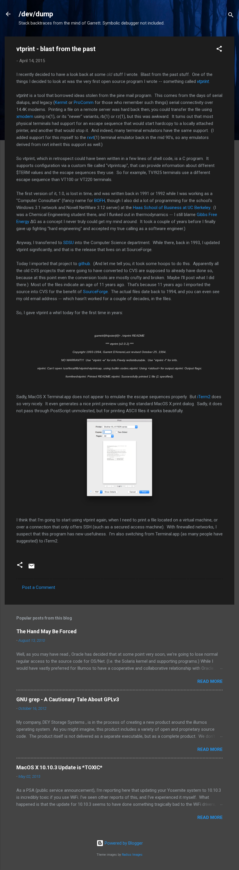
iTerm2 (203, 396)
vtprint (203, 81)
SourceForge (95, 291)
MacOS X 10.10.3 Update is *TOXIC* (59, 767)
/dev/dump (36, 14)
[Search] (230, 16)
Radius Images (132, 855)
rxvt (90, 137)
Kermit (61, 102)
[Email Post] (31, 568)
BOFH (99, 200)
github (84, 263)
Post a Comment (38, 587)
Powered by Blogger (123, 843)
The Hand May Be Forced (46, 631)
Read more (210, 681)
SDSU (68, 242)
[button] (219, 49)
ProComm (84, 102)
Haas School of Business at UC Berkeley (171, 207)
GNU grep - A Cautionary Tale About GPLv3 (67, 699)
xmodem (24, 116)
